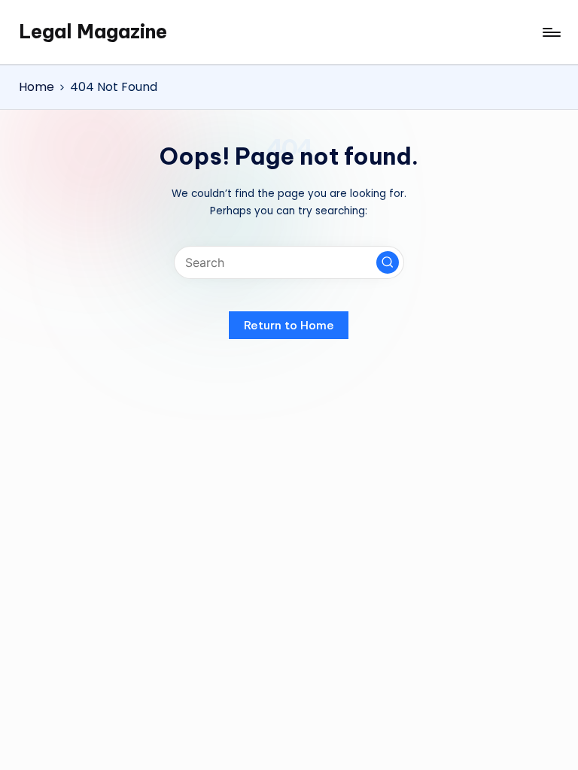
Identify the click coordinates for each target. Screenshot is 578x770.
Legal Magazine (93, 32)
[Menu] (550, 32)
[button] (387, 262)
